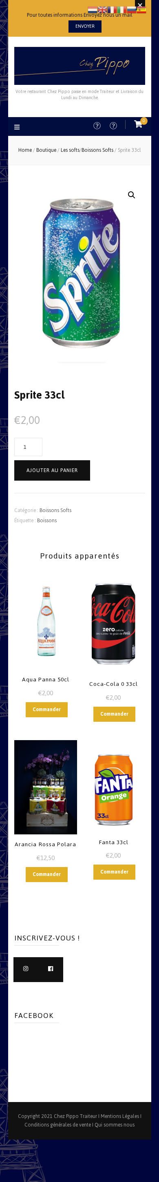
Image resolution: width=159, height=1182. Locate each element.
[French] (112, 9)
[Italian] (122, 9)
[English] (102, 9)
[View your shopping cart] (138, 124)
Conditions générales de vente (57, 1125)
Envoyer (85, 26)
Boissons (47, 521)
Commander (47, 709)
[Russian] (132, 9)
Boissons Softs (55, 510)
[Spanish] (141, 9)
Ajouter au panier (52, 470)
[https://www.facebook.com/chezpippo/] (50, 969)
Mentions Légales (120, 1116)
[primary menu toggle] (18, 128)
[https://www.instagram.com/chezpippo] (25, 969)
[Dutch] (92, 9)
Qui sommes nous (115, 1125)
